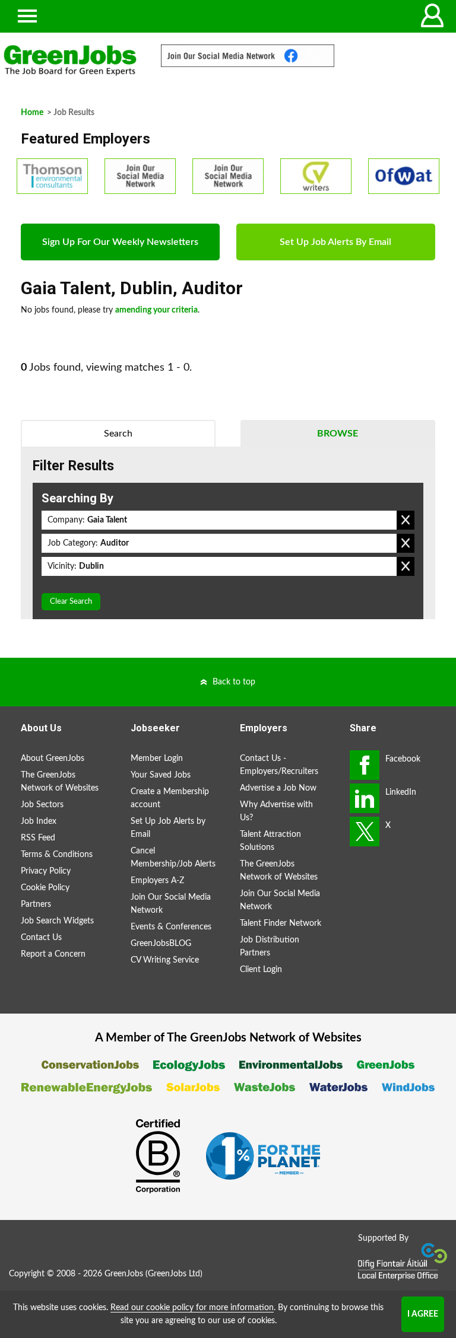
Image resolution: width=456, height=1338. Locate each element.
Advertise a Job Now (278, 788)
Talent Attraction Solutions (270, 841)
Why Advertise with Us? (276, 811)
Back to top (234, 682)
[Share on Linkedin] (364, 798)
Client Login (261, 970)
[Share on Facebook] (364, 765)
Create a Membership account (170, 798)
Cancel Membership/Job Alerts (173, 857)
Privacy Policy (46, 871)
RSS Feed (38, 838)
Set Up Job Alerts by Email (168, 828)
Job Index (38, 821)
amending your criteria (156, 310)
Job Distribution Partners (269, 946)
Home (32, 113)
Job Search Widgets (57, 921)
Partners (36, 904)
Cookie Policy (45, 888)
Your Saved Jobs (161, 775)
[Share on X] (364, 831)
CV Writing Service (165, 960)
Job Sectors (42, 805)
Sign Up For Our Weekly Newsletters (120, 242)
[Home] (70, 60)
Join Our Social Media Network (171, 904)
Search (118, 433)
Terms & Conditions (57, 854)
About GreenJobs (52, 758)
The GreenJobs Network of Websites (60, 781)
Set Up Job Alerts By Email (335, 242)
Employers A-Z (157, 881)
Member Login (157, 758)
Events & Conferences (171, 927)
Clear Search (71, 602)
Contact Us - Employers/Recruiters (279, 765)
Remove (405, 520)
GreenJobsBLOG (161, 943)
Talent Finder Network (280, 923)
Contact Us (41, 938)
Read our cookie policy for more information (192, 1308)
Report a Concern (53, 954)
